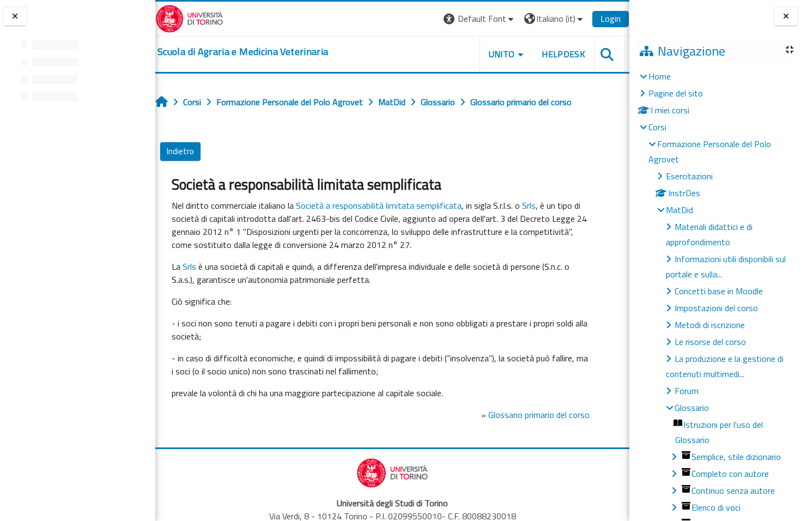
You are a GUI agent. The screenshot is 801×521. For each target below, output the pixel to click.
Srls (529, 205)
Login (610, 18)
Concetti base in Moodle (719, 291)
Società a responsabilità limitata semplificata (379, 205)
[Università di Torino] (189, 17)
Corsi (657, 127)
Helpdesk (563, 53)
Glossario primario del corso (539, 414)
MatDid (679, 209)
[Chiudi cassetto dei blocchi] (786, 17)
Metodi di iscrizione (710, 324)
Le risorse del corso (710, 341)
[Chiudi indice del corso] (15, 17)
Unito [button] (502, 53)
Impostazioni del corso (716, 307)
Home (659, 76)
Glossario (692, 407)
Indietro (180, 151)
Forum (687, 390)
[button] (480, 18)
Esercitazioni (689, 176)
